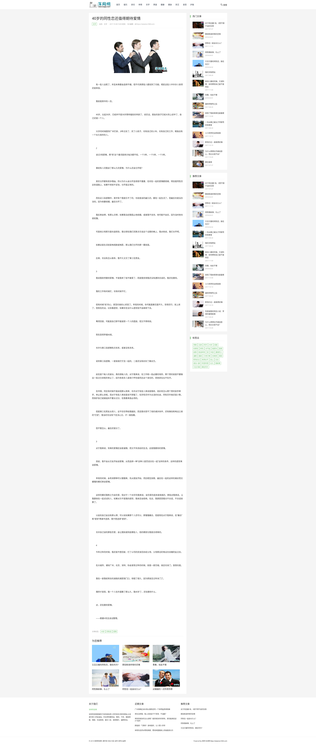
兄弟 (200, 345)
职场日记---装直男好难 (214, 142)
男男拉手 (205, 359)
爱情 (115, 631)
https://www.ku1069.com (218, 741)
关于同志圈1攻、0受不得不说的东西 (194, 709)
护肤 (192, 4)
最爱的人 (219, 352)
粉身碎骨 (202, 352)
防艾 (177, 4)
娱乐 (125, 4)
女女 (217, 359)
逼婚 (195, 356)
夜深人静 (196, 363)
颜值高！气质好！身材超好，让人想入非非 (150, 725)
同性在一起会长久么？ (132, 689)
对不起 (207, 348)
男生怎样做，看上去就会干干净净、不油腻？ (151, 714)
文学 (148, 4)
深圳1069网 (206, 741)
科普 (212, 352)
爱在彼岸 (208, 162)
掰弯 (201, 348)
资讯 (133, 4)
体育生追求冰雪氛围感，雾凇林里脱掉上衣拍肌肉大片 (154, 730)
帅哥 (140, 4)
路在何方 (205, 367)
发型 (185, 4)
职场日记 (196, 359)
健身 (170, 4)
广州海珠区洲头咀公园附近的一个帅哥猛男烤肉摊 (152, 709)
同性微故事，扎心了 (101, 689)
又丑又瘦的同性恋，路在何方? (105, 664)
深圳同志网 (93, 709)
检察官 (195, 348)
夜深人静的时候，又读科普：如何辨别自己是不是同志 (214, 84)
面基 (200, 356)
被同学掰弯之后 (211, 104)
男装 (155, 4)
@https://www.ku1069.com (145, 24)
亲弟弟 (214, 356)
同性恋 (109, 631)
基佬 (220, 348)
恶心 (211, 359)
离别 (220, 356)
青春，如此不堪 (160, 664)
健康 (162, 4)
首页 (118, 4)
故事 (195, 352)
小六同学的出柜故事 (213, 133)
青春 (195, 345)
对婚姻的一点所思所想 (162, 689)
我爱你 (214, 348)
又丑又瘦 (196, 367)
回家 (215, 345)
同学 (205, 345)
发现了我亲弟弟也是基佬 (214, 113)
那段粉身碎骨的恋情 (131, 664)
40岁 (103, 631)
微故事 (217, 363)
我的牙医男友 (210, 72)
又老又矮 (207, 356)
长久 (211, 363)
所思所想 (205, 363)
